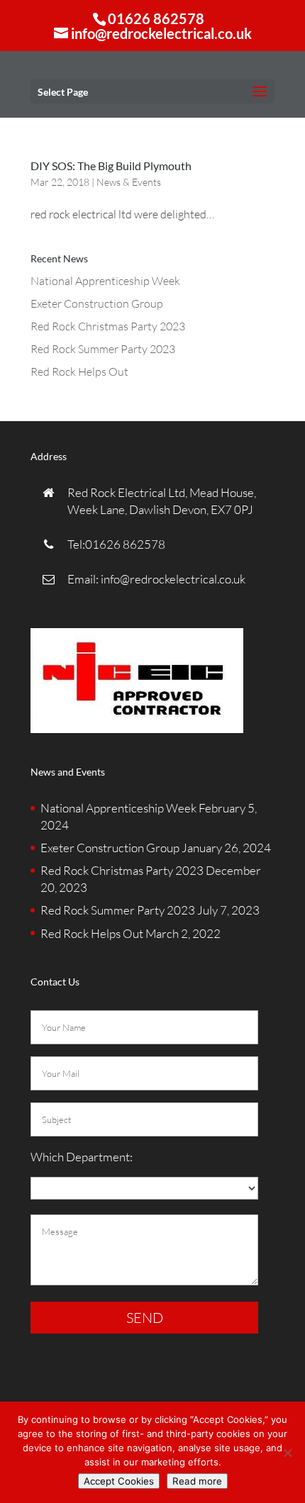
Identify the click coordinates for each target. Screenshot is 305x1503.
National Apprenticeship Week (105, 281)
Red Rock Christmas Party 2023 (107, 326)
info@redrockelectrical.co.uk (172, 578)
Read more (197, 1481)
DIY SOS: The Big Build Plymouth (111, 165)
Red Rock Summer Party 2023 (102, 349)
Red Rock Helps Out (79, 371)
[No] (287, 1453)
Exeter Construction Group (96, 303)
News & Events (128, 182)
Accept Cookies (119, 1481)
